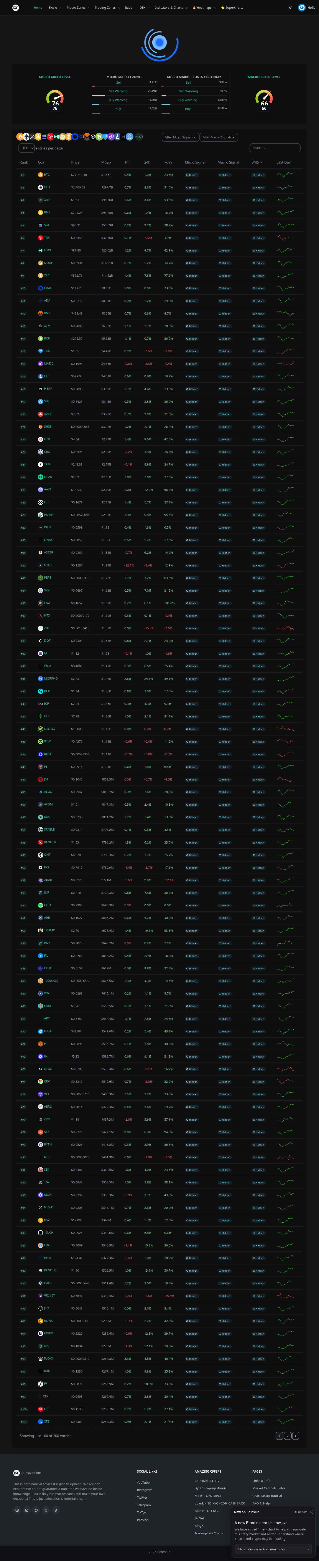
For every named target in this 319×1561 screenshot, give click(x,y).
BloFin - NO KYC (207, 1510)
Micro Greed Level (55, 77)
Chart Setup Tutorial (267, 1495)
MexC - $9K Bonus (208, 1495)
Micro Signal (195, 162)
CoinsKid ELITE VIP (208, 1480)
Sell (119, 82)
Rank (24, 162)
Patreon (143, 1520)
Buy (118, 109)
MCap (106, 162)
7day (168, 162)
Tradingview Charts (209, 1533)
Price (75, 162)
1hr (127, 162)
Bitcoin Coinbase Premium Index (261, 1549)
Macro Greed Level (264, 77)
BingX (199, 1525)
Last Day (284, 162)
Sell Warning (118, 91)
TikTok (141, 1512)
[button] (307, 7)
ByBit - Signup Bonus (210, 1488)
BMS (256, 162)
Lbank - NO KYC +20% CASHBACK (220, 1503)
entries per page (49, 148)
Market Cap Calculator (268, 1488)
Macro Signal (228, 162)
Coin (41, 162)
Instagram (144, 1490)
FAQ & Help (261, 1503)
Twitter (142, 1497)
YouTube (143, 1482)
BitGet (199, 1518)
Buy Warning (118, 100)
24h (147, 162)
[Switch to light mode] (290, 7)
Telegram (144, 1505)
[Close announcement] (311, 1512)
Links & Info (261, 1480)
